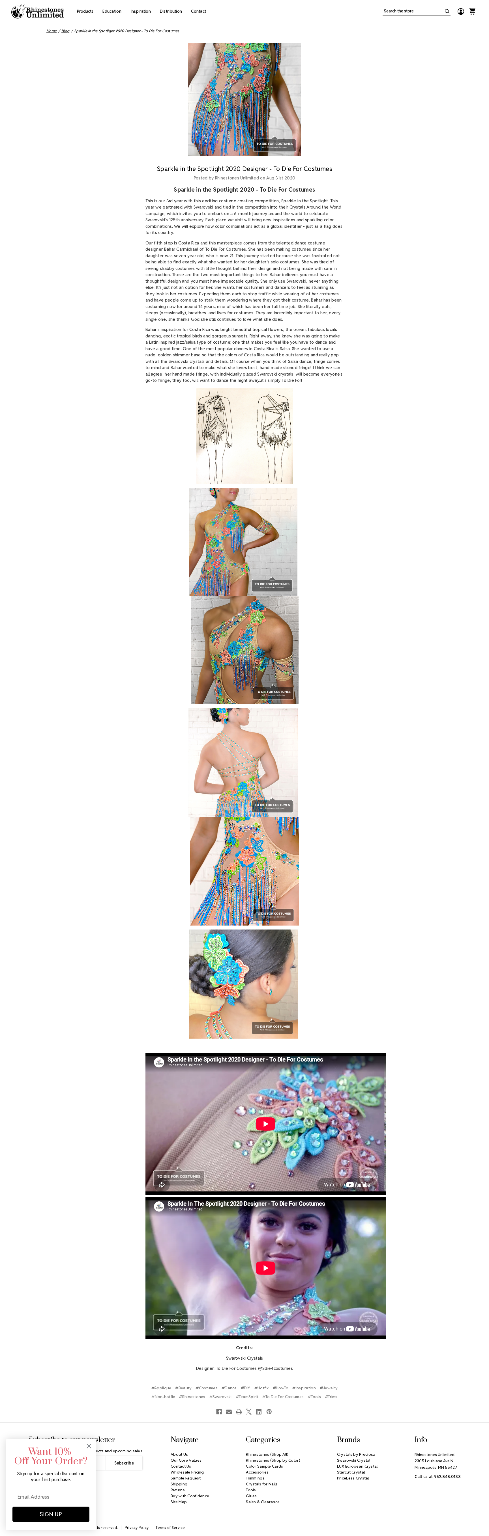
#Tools (314, 1396)
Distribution (171, 11)
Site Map (179, 1501)
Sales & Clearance (263, 1501)
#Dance (229, 1387)
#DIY (245, 1387)
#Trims (331, 1396)
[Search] (447, 11)
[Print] (239, 1412)
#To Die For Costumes (283, 1396)
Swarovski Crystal (353, 1460)
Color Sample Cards (264, 1466)
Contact (198, 11)
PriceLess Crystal (353, 1478)
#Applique (161, 1387)
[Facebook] (219, 1412)
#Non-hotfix (163, 1396)
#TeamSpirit (247, 1396)
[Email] (229, 1412)
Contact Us (181, 1466)
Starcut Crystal (351, 1472)
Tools (251, 1489)
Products (85, 11)
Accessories (257, 1472)
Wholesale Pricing (187, 1472)
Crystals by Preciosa (356, 1454)
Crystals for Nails (262, 1484)
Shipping (179, 1484)
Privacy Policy (137, 1527)
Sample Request (186, 1478)
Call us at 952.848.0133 (438, 1476)
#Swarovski (220, 1396)
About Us (179, 1454)
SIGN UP (51, 1514)
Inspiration (140, 11)
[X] (249, 1412)
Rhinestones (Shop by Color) (273, 1460)
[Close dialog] (89, 1446)
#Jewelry (329, 1387)
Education (111, 11)
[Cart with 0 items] (472, 11)
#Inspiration (304, 1387)
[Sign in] (460, 11)
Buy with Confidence (190, 1495)
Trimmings (255, 1478)
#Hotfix (261, 1387)
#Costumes (207, 1387)
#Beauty (183, 1387)
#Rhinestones (192, 1396)
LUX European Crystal (357, 1466)
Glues (251, 1495)
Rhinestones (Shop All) (267, 1454)
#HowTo (281, 1387)
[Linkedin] (258, 1412)
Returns (178, 1489)
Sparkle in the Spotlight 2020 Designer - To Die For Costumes (244, 169)
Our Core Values (186, 1460)
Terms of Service (170, 1527)
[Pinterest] (269, 1412)
